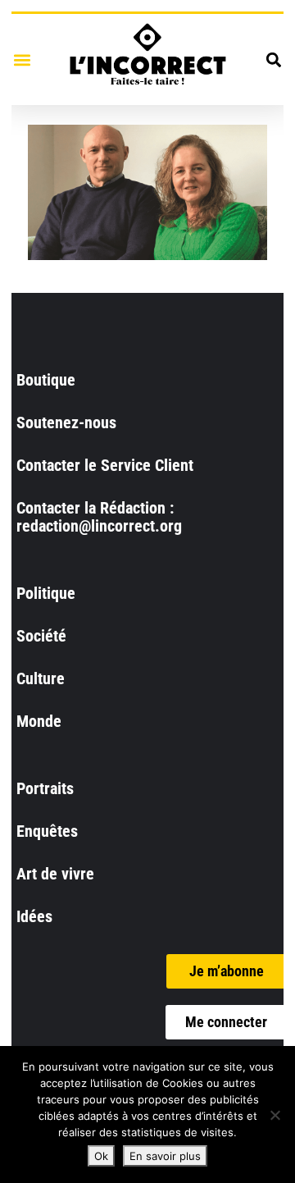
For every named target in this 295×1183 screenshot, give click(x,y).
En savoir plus (165, 1155)
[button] (21, 59)
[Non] (274, 1115)
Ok (101, 1155)
